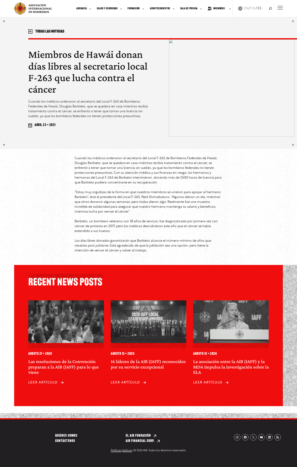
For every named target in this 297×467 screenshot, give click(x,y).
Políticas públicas (121, 450)
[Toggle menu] (280, 8)
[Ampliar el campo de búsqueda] (270, 8)
